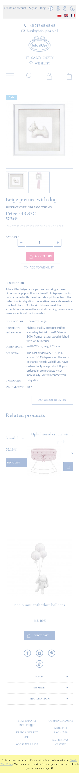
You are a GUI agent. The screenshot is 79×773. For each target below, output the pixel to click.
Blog (43, 8)
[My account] (49, 76)
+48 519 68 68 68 (41, 25)
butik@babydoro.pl (42, 30)
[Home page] (39, 43)
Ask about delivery (52, 400)
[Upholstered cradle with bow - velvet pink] (23, 479)
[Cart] (69, 76)
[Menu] (10, 76)
